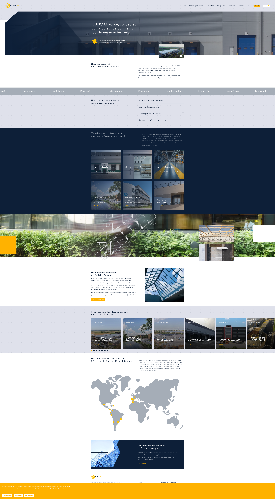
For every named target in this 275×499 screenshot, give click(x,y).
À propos (241, 5)
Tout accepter (7, 495)
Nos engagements (142, 463)
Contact (257, 5)
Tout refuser (18, 495)
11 (107, 350)
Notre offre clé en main (98, 299)
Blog (249, 5)
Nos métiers (210, 5)
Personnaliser (29, 495)
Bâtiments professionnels (196, 5)
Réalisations (232, 5)
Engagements (221, 5)
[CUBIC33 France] (12, 5)
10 (105, 350)
